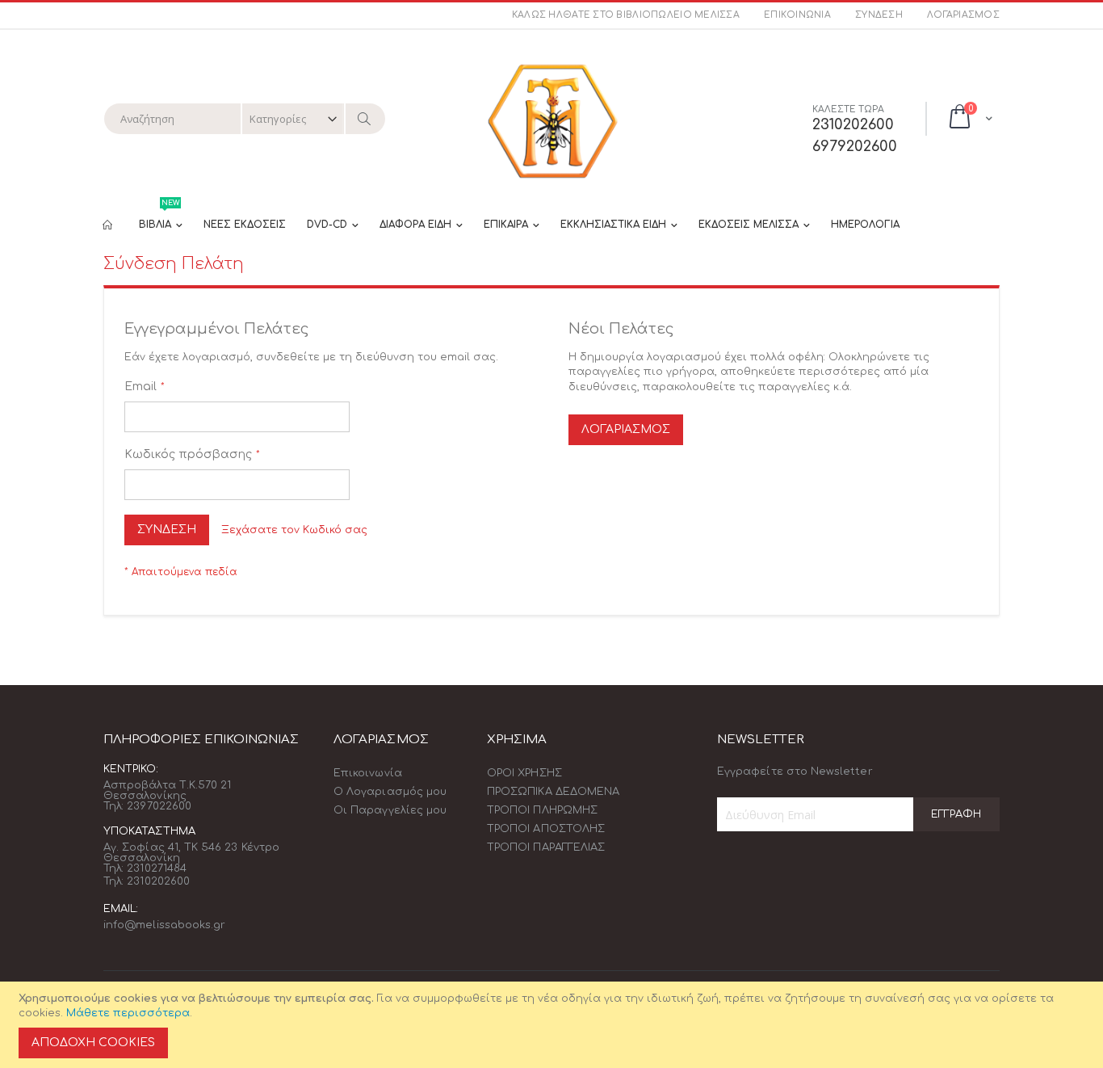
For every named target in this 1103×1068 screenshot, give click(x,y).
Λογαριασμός (963, 15)
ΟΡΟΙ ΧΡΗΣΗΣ (524, 773)
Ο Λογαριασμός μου (390, 791)
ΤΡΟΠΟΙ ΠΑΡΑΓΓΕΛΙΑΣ (546, 847)
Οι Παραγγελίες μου (390, 810)
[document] (554, 1024)
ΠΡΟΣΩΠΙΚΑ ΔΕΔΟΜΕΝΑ (553, 791)
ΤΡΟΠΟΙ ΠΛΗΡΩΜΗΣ (542, 810)
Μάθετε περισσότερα (128, 1013)
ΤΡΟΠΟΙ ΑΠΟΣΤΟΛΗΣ (546, 829)
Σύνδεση (879, 15)
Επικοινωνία (797, 15)
